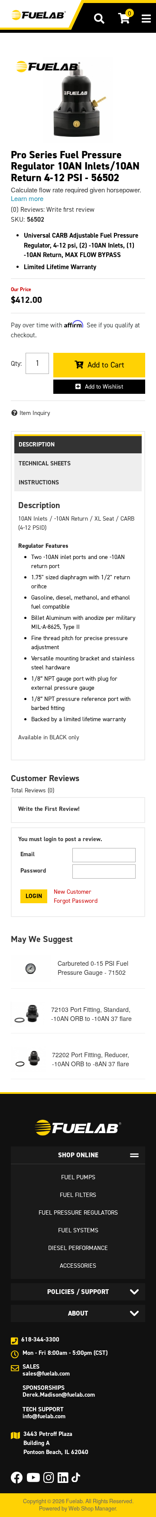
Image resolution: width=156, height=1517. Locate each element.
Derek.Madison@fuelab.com (59, 1395)
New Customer (72, 892)
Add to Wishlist (104, 387)
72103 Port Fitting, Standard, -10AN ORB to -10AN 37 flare (91, 1014)
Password (33, 871)
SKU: (18, 219)
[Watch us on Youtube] (33, 1480)
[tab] (78, 1155)
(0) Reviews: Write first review (52, 209)
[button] (99, 18)
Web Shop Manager (92, 1508)
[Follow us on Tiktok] (76, 1477)
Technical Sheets (45, 463)
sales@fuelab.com (46, 1373)
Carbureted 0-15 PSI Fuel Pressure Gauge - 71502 (93, 968)
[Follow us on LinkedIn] (63, 1480)
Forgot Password (76, 901)
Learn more (27, 198)
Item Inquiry (35, 413)
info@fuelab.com (44, 1416)
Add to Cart (106, 365)
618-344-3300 (40, 1339)
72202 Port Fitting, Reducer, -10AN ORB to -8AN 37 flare (90, 1059)
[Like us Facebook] (17, 1480)
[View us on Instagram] (48, 1480)
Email (27, 854)
